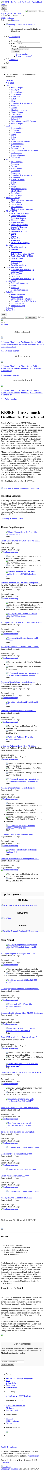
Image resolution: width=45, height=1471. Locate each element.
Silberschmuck (17, 202)
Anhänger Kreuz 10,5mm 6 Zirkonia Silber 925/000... (22, 622)
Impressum (10, 1385)
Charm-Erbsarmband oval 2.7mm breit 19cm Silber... (22, 1072)
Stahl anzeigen (16, 162)
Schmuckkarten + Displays (21, 299)
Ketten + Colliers (17, 180)
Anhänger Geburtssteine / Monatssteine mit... (18, 682)
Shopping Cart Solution (10, 1469)
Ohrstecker (15, 171)
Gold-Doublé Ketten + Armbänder (24, 150)
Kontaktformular (12, 1410)
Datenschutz (11, 1383)
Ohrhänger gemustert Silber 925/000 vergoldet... (20, 989)
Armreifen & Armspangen (21, 103)
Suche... (41, 11)
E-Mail (13, 43)
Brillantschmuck (17, 148)
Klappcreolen (16, 168)
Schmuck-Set (11, 346)
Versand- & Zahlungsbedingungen (19, 1378)
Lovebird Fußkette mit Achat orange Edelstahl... (20, 858)
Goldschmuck (16, 204)
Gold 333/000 (16, 252)
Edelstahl (14, 249)
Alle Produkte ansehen (10, 351)
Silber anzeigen (17, 87)
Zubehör (9, 292)
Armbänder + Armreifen (20, 141)
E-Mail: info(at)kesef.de (15, 1406)
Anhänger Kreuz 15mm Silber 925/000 (16, 1198)
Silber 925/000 (17, 258)
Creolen (14, 166)
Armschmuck (16, 177)
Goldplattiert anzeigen (19, 283)
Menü (4, 68)
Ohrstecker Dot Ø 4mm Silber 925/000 (16, 1154)
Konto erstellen (22, 54)
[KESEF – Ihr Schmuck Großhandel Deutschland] (22, 4)
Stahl (8, 159)
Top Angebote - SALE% (11, 13)
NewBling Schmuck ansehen (12, 518)
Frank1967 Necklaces (19, 225)
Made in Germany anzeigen (22, 200)
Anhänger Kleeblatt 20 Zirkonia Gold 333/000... (20, 647)
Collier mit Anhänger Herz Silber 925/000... (18, 746)
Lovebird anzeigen (18, 247)
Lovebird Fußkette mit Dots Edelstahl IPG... (18, 711)
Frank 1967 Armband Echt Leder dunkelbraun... (20, 1108)
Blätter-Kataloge (7, 18)
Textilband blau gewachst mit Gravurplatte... (18, 1132)
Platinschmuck (16, 207)
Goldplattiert (11, 281)
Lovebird (9, 245)
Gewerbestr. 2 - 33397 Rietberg (18, 1396)
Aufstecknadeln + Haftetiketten (23, 301)
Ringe (13, 101)
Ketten (13, 99)
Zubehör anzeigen (18, 294)
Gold (8, 126)
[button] (13, 37)
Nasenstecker (16, 114)
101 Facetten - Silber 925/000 (22, 254)
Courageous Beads (18, 216)
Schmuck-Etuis (17, 297)
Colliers (14, 108)
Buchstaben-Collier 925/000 (22, 256)
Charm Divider (17, 112)
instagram (16, 20)
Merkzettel (10, 1408)
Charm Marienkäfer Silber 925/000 (15, 1176)
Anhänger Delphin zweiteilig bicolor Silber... (18, 953)
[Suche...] (31, 11)
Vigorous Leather (18, 220)
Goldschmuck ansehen (10, 375)
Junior (13, 236)
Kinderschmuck (17, 92)
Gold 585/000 (16, 153)
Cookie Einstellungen (9, 1447)
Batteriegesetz (11, 1387)
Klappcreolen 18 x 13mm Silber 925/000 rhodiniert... (22, 1013)
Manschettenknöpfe (18, 189)
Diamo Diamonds (18, 155)
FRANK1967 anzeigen (20, 213)
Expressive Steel (17, 222)
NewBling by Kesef (14, 267)
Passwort (14, 46)
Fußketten (15, 105)
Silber (8, 85)
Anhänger (15, 90)
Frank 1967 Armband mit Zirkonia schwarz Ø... (20, 1037)
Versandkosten (33, 1456)
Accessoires (15, 240)
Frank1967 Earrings (19, 227)
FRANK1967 (16, 191)
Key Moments (16, 193)
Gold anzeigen (16, 128)
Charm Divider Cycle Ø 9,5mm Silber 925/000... (20, 541)
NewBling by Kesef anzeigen (22, 270)
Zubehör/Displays (18, 229)
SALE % (9, 1419)
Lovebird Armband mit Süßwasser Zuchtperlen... (20, 583)
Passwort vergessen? (24, 56)
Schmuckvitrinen (17, 303)
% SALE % (15, 119)
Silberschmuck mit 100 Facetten (23, 121)
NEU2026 (10, 83)
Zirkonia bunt (16, 117)
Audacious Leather (18, 218)
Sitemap (9, 1423)
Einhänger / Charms (19, 110)
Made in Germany (13, 198)
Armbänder (15, 96)
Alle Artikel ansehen (9, 399)
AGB (8, 1381)
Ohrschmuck (16, 94)
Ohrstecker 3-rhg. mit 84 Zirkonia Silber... (17, 834)
